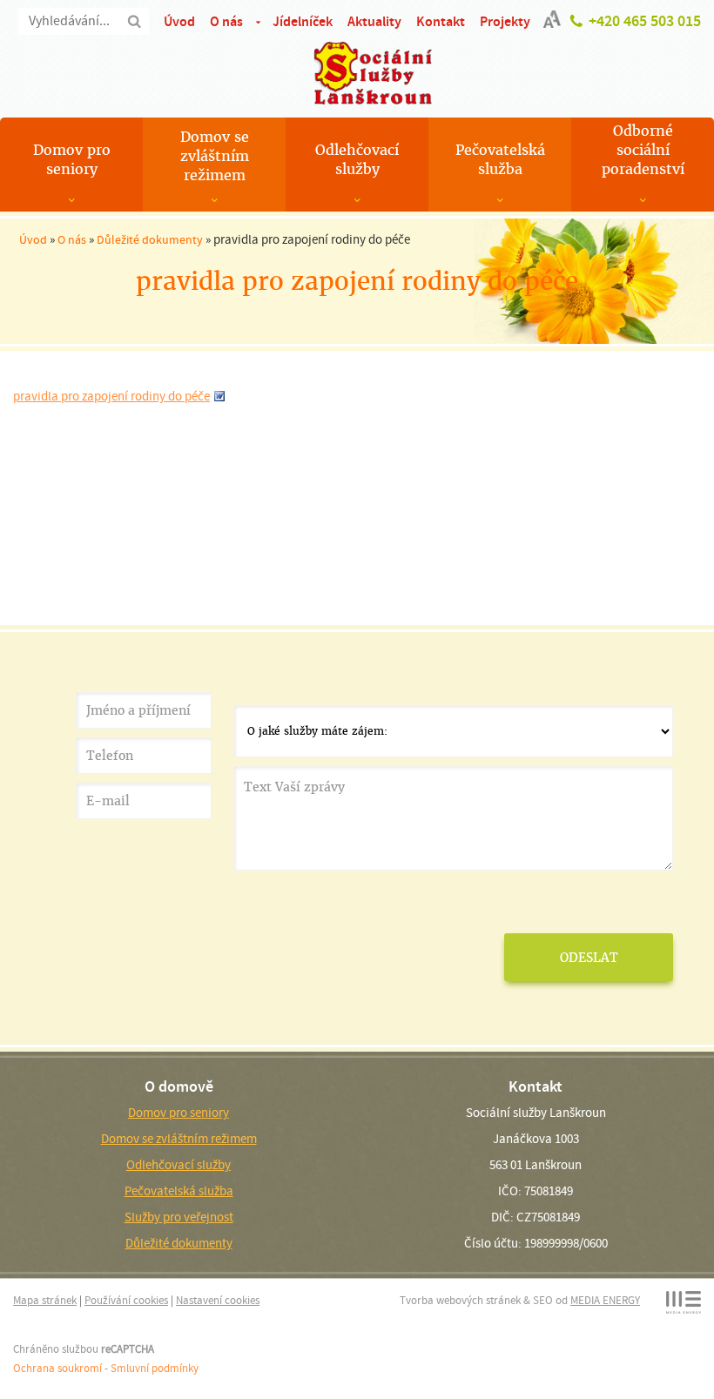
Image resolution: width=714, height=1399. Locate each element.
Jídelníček (303, 21)
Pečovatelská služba (500, 159)
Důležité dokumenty (150, 239)
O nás (226, 21)
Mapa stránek (45, 1300)
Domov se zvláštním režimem (214, 156)
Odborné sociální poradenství (643, 150)
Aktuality (374, 21)
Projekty (505, 21)
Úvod (179, 21)
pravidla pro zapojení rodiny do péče (111, 396)
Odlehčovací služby (357, 159)
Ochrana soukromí (57, 1368)
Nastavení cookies (217, 1300)
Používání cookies (126, 1300)
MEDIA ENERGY (605, 1300)
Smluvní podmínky (155, 1368)
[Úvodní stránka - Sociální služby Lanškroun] (357, 73)
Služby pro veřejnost (179, 1217)
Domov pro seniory (72, 159)
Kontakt (440, 21)
